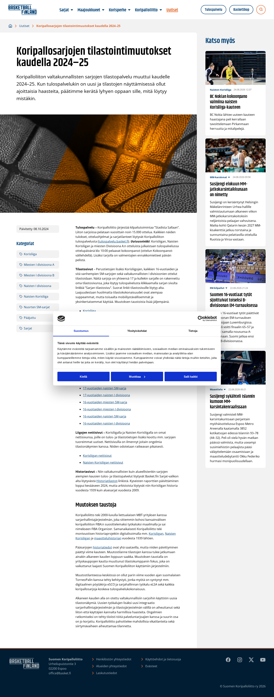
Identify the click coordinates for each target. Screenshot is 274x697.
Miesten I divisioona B (39, 275)
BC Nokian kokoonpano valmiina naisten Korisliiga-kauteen (228, 102)
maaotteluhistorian (107, 538)
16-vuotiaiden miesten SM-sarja (105, 402)
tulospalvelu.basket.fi (113, 241)
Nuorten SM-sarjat (37, 307)
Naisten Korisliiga (36, 296)
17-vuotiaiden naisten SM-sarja (104, 388)
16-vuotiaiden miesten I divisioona (107, 409)
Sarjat (28, 328)
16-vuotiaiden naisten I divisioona (106, 423)
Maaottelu (216, 389)
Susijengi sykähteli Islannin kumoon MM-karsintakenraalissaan (232, 402)
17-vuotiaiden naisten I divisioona (106, 395)
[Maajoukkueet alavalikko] (103, 10)
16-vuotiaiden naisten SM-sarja (104, 416)
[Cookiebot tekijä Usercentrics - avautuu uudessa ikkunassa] (200, 318)
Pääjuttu (30, 318)
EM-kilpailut (217, 288)
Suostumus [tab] (81, 330)
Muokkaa (135, 376)
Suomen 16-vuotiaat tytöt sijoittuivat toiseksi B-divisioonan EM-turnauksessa (234, 300)
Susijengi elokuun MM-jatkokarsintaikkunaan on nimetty (228, 189)
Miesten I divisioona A (39, 265)
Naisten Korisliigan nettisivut (103, 462)
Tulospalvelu (213, 10)
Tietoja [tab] (192, 330)
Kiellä (83, 376)
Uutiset (24, 26)
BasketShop (241, 10)
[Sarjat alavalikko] (72, 10)
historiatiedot (102, 547)
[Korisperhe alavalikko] (129, 10)
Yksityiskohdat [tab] (137, 330)
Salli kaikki (191, 376)
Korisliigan (156, 534)
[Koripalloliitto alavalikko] (161, 10)
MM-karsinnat (218, 177)
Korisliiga (89, 311)
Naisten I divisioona (37, 286)
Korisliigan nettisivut (97, 456)
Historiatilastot (106, 481)
